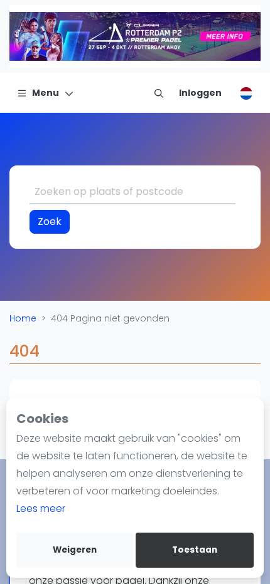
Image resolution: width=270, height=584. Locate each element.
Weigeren (75, 550)
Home (22, 318)
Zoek (50, 221)
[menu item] (158, 92)
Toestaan (194, 550)
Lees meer (40, 508)
